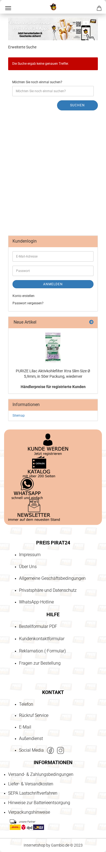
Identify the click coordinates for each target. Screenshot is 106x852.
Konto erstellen (24, 296)
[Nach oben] (15, 816)
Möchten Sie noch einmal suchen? (37, 82)
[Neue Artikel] (91, 322)
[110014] (53, 347)
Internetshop (34, 845)
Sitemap (19, 415)
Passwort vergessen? (28, 303)
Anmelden (53, 284)
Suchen (77, 105)
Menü (8, 8)
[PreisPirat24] (53, 7)
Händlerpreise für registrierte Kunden (53, 387)
